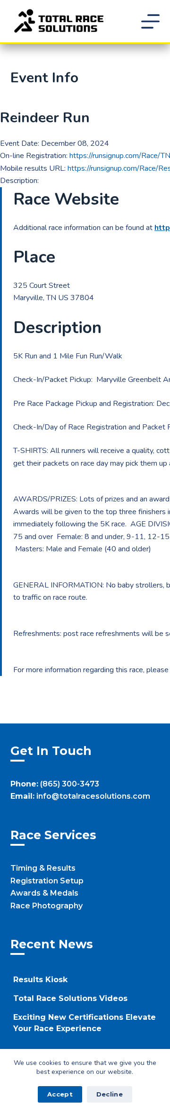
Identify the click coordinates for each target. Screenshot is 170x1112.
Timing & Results (43, 868)
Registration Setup (47, 880)
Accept (60, 1094)
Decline (109, 1094)
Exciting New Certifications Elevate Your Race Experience (84, 1023)
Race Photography (46, 905)
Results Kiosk (40, 979)
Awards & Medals (44, 893)
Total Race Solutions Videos (70, 998)
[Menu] (150, 21)
